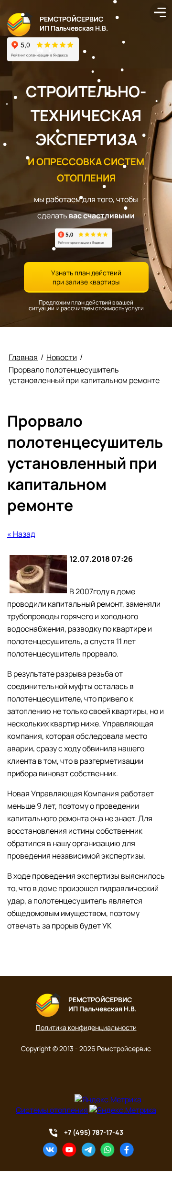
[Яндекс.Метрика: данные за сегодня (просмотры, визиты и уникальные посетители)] (108, 1099)
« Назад (21, 534)
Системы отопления (52, 1110)
